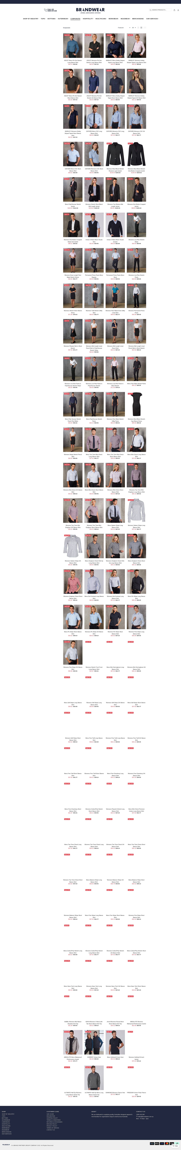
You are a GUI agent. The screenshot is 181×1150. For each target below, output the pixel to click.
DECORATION (51, 1116)
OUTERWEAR (6, 1120)
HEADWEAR (5, 1130)
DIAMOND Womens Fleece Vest (115, 1092)
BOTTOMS (5, 1118)
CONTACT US (51, 1130)
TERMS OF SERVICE (53, 1128)
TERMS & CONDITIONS (54, 1120)
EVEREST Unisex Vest (94, 1057)
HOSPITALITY (6, 1124)
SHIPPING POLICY (52, 1118)
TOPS (3, 1116)
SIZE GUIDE (50, 1114)
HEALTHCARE (6, 1126)
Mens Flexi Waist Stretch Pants (136, 383)
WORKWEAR (6, 1128)
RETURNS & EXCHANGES (54, 1122)
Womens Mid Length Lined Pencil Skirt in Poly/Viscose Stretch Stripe (94, 348)
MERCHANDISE (6, 1132)
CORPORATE (6, 1122)
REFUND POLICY (52, 1124)
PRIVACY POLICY (52, 1126)
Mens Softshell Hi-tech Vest (115, 1057)
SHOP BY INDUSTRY (8, 1114)
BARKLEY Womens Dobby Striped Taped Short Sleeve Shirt (73, 133)
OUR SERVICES (7, 1134)
